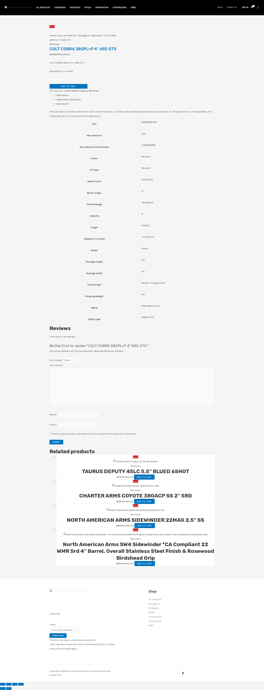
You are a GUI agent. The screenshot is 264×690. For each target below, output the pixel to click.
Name (53, 414)
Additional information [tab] (69, 99)
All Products (154, 599)
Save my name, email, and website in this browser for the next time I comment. (94, 433)
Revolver (146, 156)
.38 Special (147, 202)
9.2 (143, 271)
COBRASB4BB (148, 145)
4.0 (143, 294)
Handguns (84, 35)
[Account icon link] (258, 7)
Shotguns (153, 608)
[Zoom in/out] (3, 684)
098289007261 (149, 122)
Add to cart (68, 86)
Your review (56, 365)
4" (142, 191)
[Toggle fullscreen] (9, 684)
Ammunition (155, 616)
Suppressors (155, 621)
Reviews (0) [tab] (62, 103)
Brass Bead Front (150, 305)
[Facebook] (183, 673)
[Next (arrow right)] (9, 688)
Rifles (151, 612)
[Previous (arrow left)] (3, 688)
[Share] (15, 684)
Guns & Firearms (67, 35)
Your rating (56, 360)
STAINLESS (147, 179)
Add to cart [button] (144, 477)
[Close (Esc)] (21, 684)
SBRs (151, 625)
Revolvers (97, 35)
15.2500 (145, 225)
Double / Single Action (153, 282)
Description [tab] (63, 95)
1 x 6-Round (147, 236)
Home (53, 35)
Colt (143, 133)
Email (53, 424)
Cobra (144, 248)
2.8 (143, 259)
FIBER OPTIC (147, 317)
